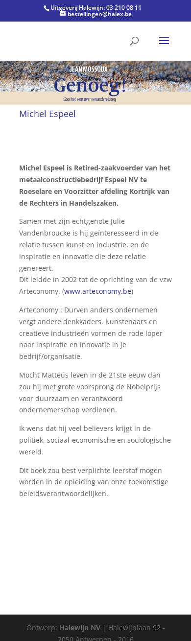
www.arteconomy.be (97, 291)
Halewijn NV (79, 627)
